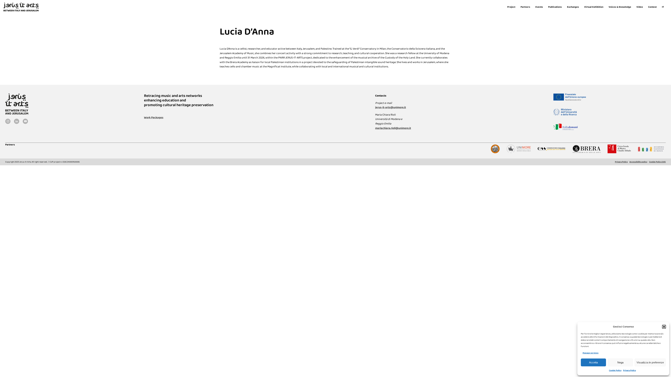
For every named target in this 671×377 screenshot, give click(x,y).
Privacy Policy (629, 370)
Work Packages (153, 117)
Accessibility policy (638, 162)
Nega (620, 362)
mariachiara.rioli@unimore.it (393, 128)
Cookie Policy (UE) (657, 162)
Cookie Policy (615, 370)
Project (511, 7)
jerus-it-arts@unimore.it (390, 107)
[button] (664, 326)
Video (639, 7)
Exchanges (573, 7)
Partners (525, 7)
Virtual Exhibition (593, 7)
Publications (555, 7)
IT (663, 7)
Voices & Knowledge (620, 7)
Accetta (593, 362)
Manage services (590, 353)
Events (539, 7)
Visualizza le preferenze (650, 362)
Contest (652, 7)
